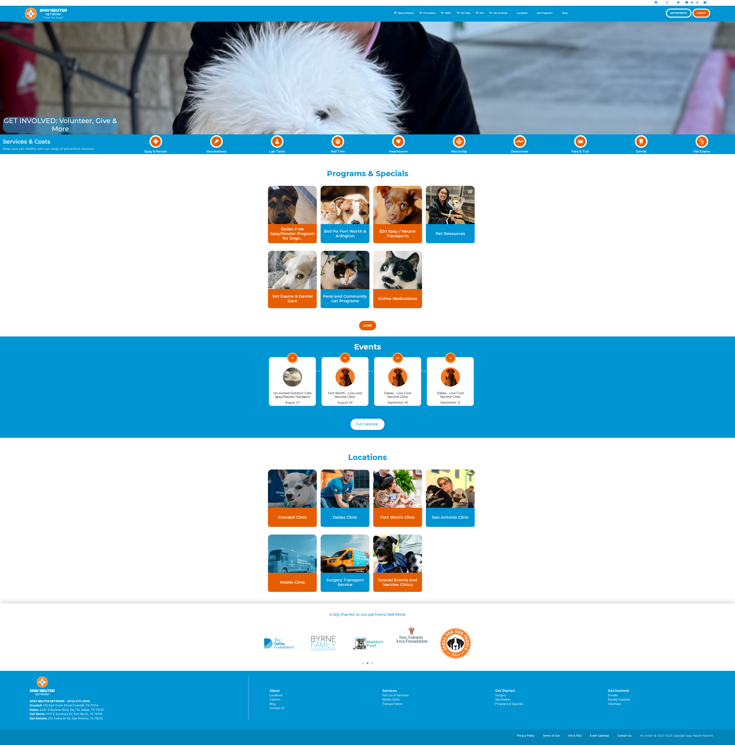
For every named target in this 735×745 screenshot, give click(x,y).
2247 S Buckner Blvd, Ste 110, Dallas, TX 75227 (72, 710)
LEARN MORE (292, 237)
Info (482, 12)
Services (389, 691)
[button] (363, 663)
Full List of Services (395, 695)
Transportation (392, 704)
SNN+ (448, 12)
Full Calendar (367, 424)
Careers (275, 699)
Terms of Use (551, 735)
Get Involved (500, 12)
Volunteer (614, 704)
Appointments (678, 13)
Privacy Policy (525, 735)
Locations (522, 12)
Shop (565, 12)
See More (396, 614)
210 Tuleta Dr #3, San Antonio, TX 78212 (75, 718)
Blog (273, 704)
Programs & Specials (509, 704)
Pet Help (465, 12)
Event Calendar (599, 735)
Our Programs (545, 12)
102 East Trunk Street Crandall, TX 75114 (70, 705)
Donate (701, 13)
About (275, 691)
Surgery (500, 695)
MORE (367, 325)
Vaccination (503, 699)
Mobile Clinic (391, 699)
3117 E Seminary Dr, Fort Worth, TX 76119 (74, 714)
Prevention (429, 12)
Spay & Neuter (406, 12)
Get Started (505, 691)
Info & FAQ (574, 735)
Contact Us (277, 708)
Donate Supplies (619, 699)
